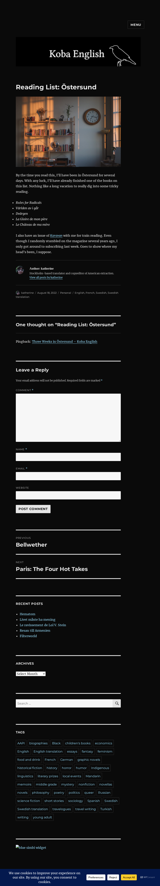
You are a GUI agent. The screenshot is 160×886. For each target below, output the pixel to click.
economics (103, 743)
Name (21, 449)
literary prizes (48, 776)
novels (22, 793)
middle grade (46, 784)
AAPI (21, 743)
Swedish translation (32, 809)
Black (56, 743)
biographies (38, 743)
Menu (136, 25)
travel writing (85, 809)
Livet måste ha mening (37, 619)
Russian (104, 793)
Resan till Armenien (35, 630)
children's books (78, 743)
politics (74, 793)
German (66, 760)
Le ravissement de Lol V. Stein (43, 625)
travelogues (61, 809)
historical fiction (29, 768)
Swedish (101, 292)
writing (22, 817)
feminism (105, 751)
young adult (42, 817)
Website (22, 487)
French (90, 292)
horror (66, 768)
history (52, 768)
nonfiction (87, 784)
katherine (27, 292)
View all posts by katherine (46, 277)
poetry (59, 793)
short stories (54, 801)
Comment (25, 390)
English (79, 292)
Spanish (93, 801)
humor (81, 768)
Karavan (56, 235)
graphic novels (88, 760)
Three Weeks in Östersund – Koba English (64, 341)
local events (72, 776)
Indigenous (100, 768)
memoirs (24, 784)
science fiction (28, 801)
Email (22, 468)
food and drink (28, 760)
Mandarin (93, 776)
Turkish (106, 809)
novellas (105, 784)
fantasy (87, 751)
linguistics (25, 776)
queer (89, 793)
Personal (65, 292)
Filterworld (28, 636)
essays (72, 751)
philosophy (40, 793)
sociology (75, 801)
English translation (48, 751)
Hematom (27, 614)
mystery (67, 784)
